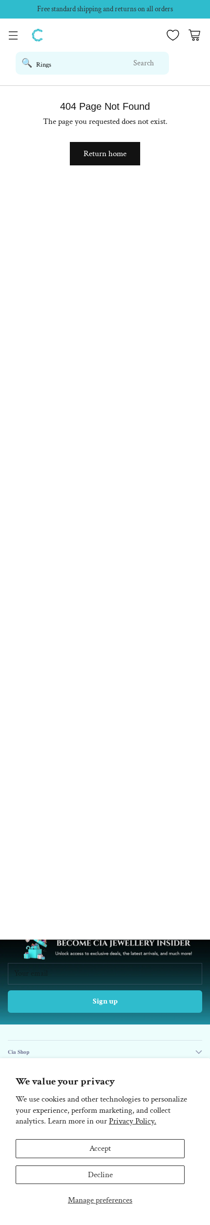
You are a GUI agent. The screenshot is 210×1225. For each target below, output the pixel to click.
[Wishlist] (173, 35)
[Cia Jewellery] (37, 35)
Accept (100, 1148)
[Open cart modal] (194, 35)
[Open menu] (13, 35)
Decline (100, 1174)
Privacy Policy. (132, 1121)
